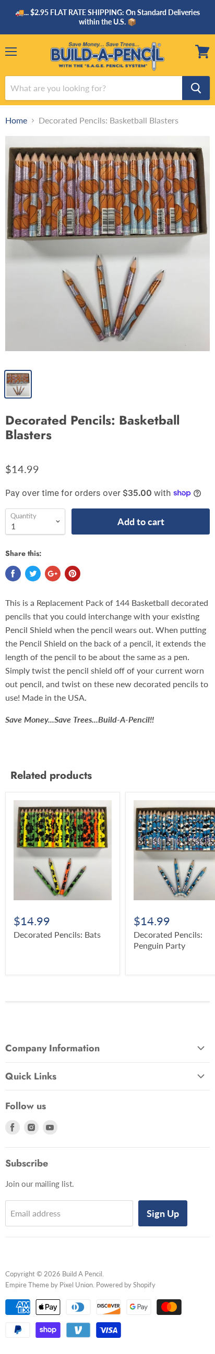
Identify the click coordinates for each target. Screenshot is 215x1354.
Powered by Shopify (126, 1285)
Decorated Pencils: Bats (57, 934)
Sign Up (163, 1213)
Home (16, 120)
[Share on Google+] (53, 573)
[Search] (196, 88)
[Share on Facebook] (13, 573)
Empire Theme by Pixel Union (49, 1285)
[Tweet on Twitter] (33, 573)
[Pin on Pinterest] (72, 573)
